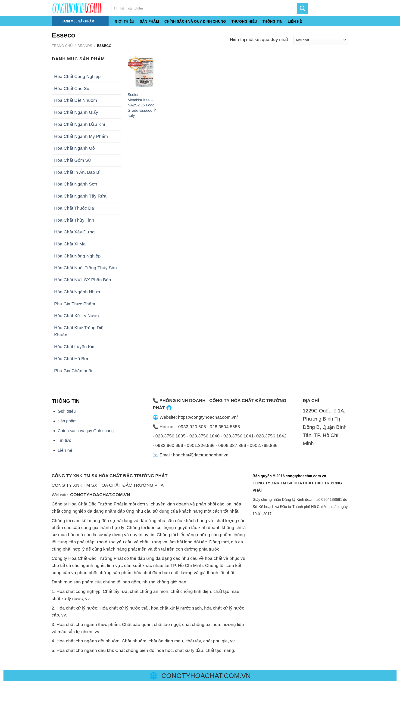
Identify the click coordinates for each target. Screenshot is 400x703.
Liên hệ (65, 450)
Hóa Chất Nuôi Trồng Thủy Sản (85, 267)
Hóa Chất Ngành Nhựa (77, 291)
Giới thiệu (124, 21)
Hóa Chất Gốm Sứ (72, 160)
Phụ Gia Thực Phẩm (74, 303)
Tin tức (64, 440)
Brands (85, 46)
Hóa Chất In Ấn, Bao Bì (77, 172)
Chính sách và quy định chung (195, 21)
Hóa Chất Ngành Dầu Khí (79, 124)
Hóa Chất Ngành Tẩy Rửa (80, 196)
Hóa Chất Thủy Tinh (74, 220)
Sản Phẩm (149, 21)
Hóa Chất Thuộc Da (74, 208)
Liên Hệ (295, 21)
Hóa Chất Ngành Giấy (76, 112)
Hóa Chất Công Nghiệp (77, 76)
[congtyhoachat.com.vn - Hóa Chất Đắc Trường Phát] (78, 8)
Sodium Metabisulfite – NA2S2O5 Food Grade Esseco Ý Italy (142, 105)
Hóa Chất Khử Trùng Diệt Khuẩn (79, 331)
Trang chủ (62, 46)
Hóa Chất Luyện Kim (75, 346)
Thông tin (272, 21)
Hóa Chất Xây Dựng (74, 231)
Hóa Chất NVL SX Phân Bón (82, 279)
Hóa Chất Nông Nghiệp (77, 256)
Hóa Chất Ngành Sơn (75, 184)
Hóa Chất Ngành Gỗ (74, 148)
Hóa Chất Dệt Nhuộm (75, 100)
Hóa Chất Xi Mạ (70, 244)
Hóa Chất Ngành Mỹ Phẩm (81, 136)
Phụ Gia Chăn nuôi (73, 370)
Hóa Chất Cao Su (71, 88)
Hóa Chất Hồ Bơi (71, 358)
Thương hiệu (244, 21)
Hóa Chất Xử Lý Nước (76, 315)
